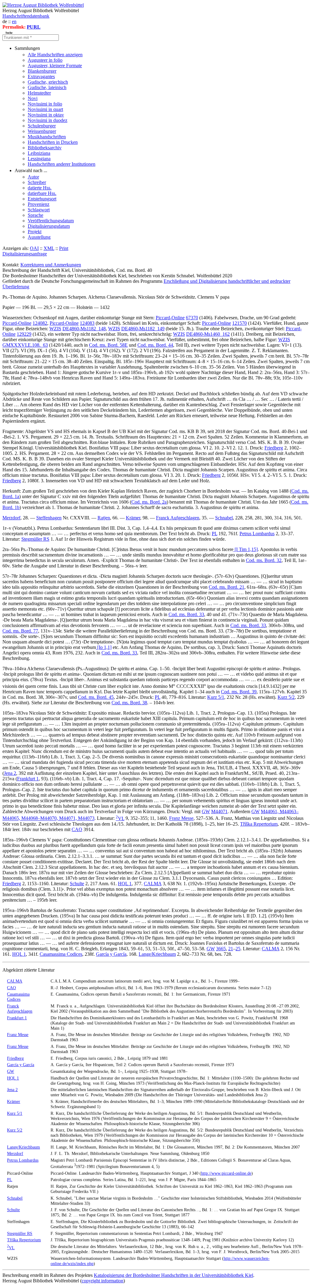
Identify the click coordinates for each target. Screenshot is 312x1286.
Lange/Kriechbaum (157, 954)
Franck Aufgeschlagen (177, 517)
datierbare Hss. (42, 193)
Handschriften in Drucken (53, 142)
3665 (221, 948)
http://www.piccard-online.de (226, 1173)
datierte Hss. (39, 187)
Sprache (35, 215)
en (14, 21)
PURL (34, 26)
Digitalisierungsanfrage (24, 253)
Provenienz (38, 204)
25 (238, 948)
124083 (87, 323)
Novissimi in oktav (46, 114)
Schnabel (224, 517)
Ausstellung (39, 237)
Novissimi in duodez (47, 120)
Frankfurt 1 (28, 778)
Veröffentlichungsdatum (51, 220)
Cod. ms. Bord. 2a (149, 501)
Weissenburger (42, 131)
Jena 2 (10, 773)
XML (49, 248)
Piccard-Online (170, 317)
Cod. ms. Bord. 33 (186, 614)
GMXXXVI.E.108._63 (25, 345)
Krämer (133, 517)
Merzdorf (11, 517)
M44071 (219, 811)
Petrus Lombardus (257, 533)
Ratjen (104, 517)
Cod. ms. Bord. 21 (226, 587)
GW (206, 811)
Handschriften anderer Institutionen (61, 164)
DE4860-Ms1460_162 (208, 334)
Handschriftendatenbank (25, 16)
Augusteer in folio (45, 60)
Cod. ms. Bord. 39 (239, 691)
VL (120, 818)
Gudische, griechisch (48, 82)
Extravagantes (41, 76)
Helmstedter (39, 92)
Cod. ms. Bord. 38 (129, 702)
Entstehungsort (42, 198)
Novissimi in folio (45, 103)
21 (230, 948)
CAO (77, 829)
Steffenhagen (49, 517)
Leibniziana (39, 153)
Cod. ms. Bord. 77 (20, 630)
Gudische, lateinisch (47, 87)
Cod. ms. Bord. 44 (155, 345)
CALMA (152, 883)
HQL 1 (125, 883)
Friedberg (273, 447)
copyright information (102, 1280)
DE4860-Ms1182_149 (143, 328)
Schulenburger (42, 125)
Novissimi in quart (45, 109)
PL (214, 533)
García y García (111, 954)
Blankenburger (42, 71)
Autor (33, 176)
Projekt (34, 231)
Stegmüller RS (35, 539)
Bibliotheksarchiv (45, 147)
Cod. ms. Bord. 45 (96, 697)
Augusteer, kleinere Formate (55, 65)
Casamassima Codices (61, 954)
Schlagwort (39, 209)
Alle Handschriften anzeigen (55, 54)
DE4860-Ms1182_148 (84, 328)
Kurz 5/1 (215, 697)
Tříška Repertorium (259, 824)
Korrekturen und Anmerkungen (50, 264)
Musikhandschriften (47, 136)
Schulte (77, 883)
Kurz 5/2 (286, 697)
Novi (32, 98)
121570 (239, 323)
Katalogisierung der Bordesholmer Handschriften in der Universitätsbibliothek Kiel (173, 1275)
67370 (192, 317)
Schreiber (37, 182)
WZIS (55, 328)
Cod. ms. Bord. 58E (108, 345)
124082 (40, 323)
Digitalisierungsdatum (49, 226)
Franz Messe (181, 818)
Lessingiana (39, 158)
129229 (24, 334)
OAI (34, 248)
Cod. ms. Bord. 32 (264, 560)
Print (63, 248)
